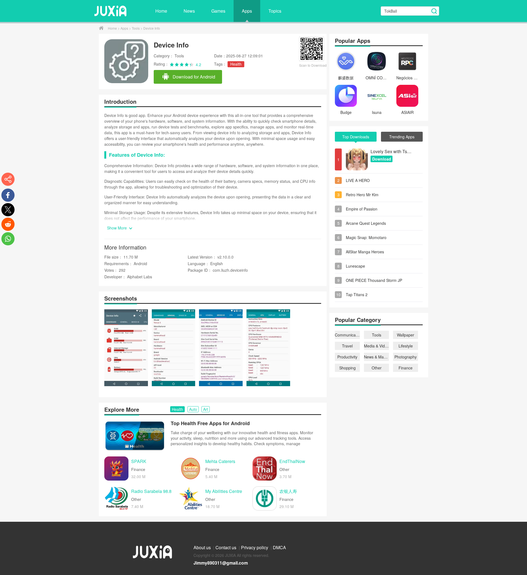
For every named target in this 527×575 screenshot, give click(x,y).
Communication (347, 335)
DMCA (279, 547)
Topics (274, 11)
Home (161, 11)
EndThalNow (292, 461)
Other (377, 368)
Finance (406, 368)
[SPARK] (116, 468)
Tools (136, 28)
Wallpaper (405, 335)
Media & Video (376, 346)
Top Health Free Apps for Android (210, 423)
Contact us (226, 547)
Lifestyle (406, 346)
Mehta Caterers (220, 461)
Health (236, 64)
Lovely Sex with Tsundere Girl (391, 151)
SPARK (138, 461)
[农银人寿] (265, 498)
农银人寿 (288, 491)
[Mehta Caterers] (190, 468)
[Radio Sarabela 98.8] (116, 498)
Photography (405, 357)
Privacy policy (255, 547)
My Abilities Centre (223, 491)
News (189, 11)
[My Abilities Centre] (190, 498)
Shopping (347, 368)
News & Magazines (376, 357)
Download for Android (193, 77)
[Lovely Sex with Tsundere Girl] (357, 159)
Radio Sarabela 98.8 (151, 491)
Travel (347, 346)
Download (381, 159)
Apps (247, 11)
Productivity (347, 357)
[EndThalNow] (265, 468)
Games (218, 11)
